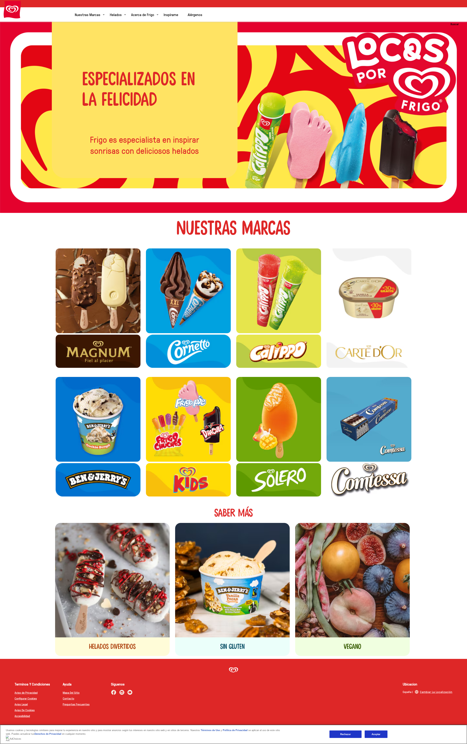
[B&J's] (98, 419)
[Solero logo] (278, 479)
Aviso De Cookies (25, 710)
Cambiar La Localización (436, 692)
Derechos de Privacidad (47, 734)
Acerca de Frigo (142, 14)
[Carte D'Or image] (369, 290)
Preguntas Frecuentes (76, 704)
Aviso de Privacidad (26, 692)
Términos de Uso (210, 730)
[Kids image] (188, 419)
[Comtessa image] (369, 419)
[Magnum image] (98, 290)
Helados (116, 14)
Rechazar (345, 734)
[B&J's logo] (98, 479)
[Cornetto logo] (188, 351)
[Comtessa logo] (369, 479)
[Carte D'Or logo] (369, 351)
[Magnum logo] (98, 351)
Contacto (68, 698)
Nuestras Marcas (87, 14)
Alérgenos (195, 14)
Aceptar (376, 734)
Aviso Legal (21, 704)
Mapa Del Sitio (71, 692)
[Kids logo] (188, 479)
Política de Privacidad (235, 730)
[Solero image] (278, 419)
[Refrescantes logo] (278, 290)
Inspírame (171, 14)
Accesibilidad (22, 716)
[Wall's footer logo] (233, 670)
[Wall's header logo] (12, 9)
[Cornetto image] (188, 290)
